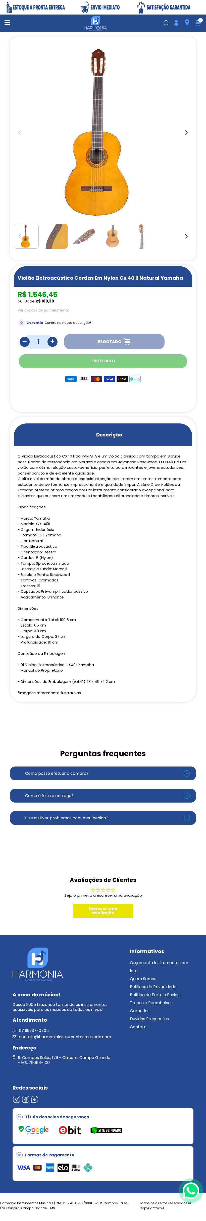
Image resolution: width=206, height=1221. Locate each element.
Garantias (139, 1011)
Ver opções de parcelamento (43, 310)
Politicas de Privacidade (153, 987)
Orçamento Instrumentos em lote (159, 967)
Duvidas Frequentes (149, 1019)
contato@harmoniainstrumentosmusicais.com (65, 1037)
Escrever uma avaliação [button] (103, 911)
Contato (138, 1027)
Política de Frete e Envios (154, 995)
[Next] (186, 236)
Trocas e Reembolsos (151, 1003)
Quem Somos (143, 979)
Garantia (34, 322)
